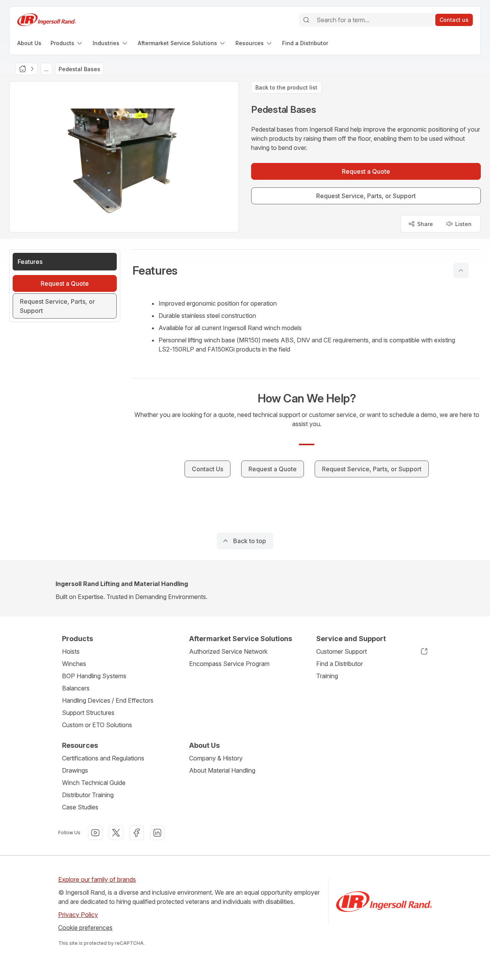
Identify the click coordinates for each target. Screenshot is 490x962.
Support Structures (88, 712)
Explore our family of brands (97, 879)
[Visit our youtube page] (95, 832)
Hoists (71, 651)
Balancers (76, 688)
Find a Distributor (339, 663)
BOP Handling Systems (94, 676)
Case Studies (80, 807)
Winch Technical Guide (94, 782)
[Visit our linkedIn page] (157, 832)
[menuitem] (29, 43)
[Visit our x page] (116, 832)
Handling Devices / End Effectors (108, 700)
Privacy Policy (78, 914)
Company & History (216, 758)
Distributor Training (88, 795)
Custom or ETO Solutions (97, 725)
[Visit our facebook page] (136, 832)
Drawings (75, 770)
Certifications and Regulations (103, 758)
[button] (306, 270)
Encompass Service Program (229, 663)
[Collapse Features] (461, 270)
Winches (74, 663)
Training (327, 676)
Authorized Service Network (228, 651)
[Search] (306, 20)
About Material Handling (222, 770)
